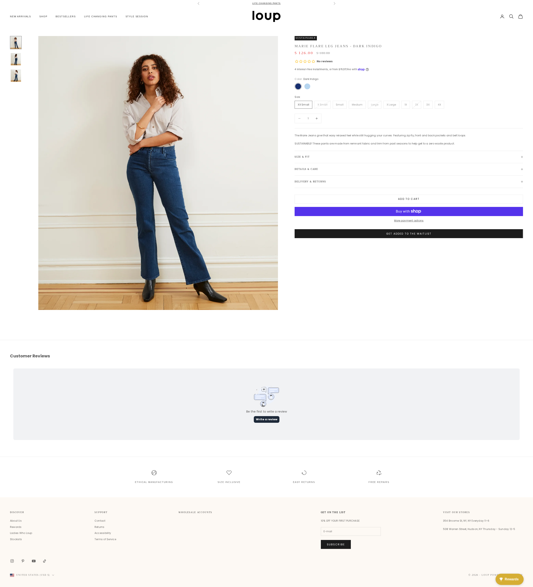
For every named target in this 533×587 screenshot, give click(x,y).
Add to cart (409, 199)
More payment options (409, 220)
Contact (100, 520)
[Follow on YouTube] (34, 561)
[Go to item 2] (16, 59)
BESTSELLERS (66, 16)
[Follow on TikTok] (44, 561)
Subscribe (336, 544)
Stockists (16, 539)
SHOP (43, 16)
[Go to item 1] (16, 42)
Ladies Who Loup (21, 533)
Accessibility (103, 533)
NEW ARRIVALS (20, 16)
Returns (100, 527)
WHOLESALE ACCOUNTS (195, 512)
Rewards (16, 527)
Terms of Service (105, 539)
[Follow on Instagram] (12, 561)
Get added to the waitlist (408, 233)
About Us (16, 520)
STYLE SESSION (137, 16)
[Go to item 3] (16, 75)
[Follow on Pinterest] (23, 561)
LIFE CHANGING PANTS (266, 3)
